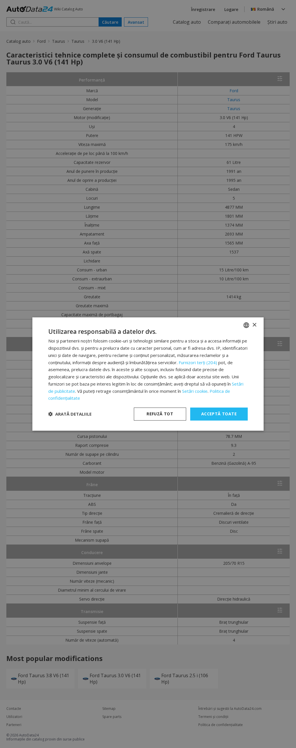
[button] (70, 414)
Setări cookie (195, 391)
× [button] (254, 325)
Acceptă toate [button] (219, 413)
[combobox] (246, 325)
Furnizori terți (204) (198, 362)
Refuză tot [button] (160, 413)
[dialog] (148, 374)
